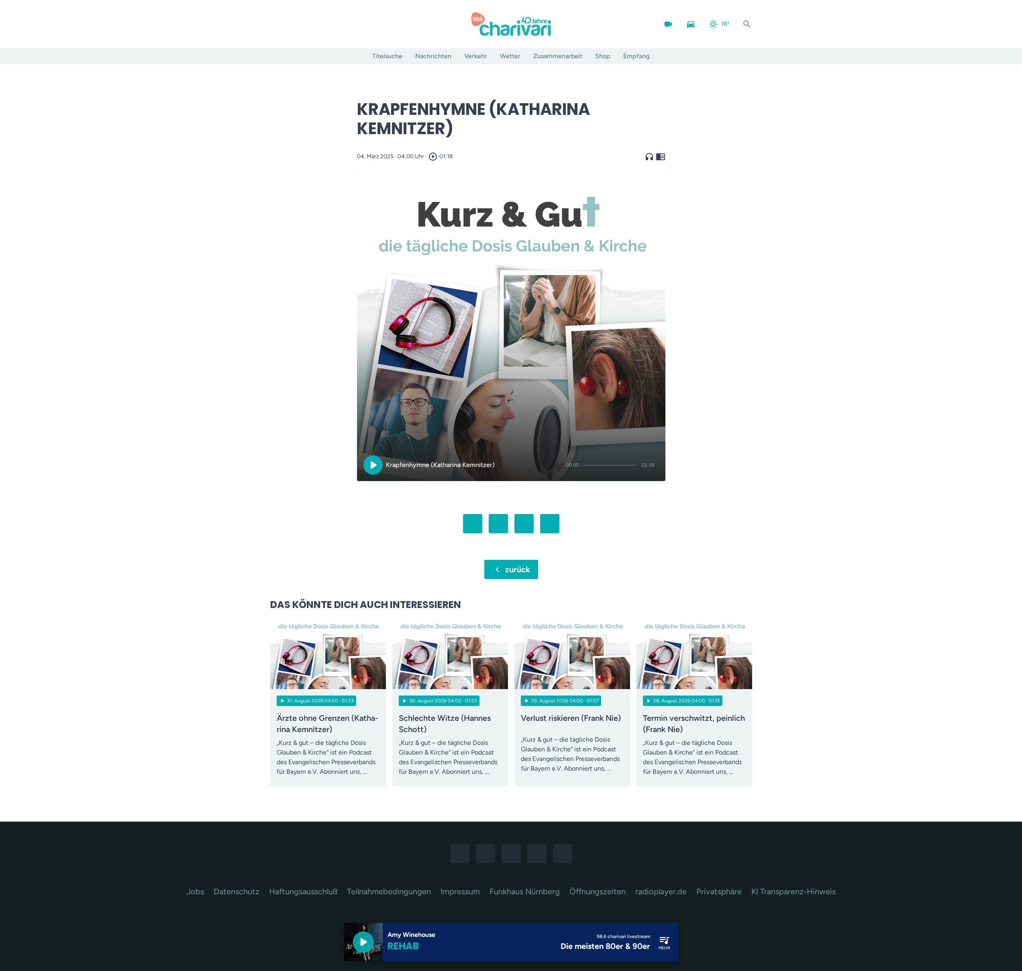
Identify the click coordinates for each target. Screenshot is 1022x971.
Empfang (636, 56)
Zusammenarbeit (557, 56)
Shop (602, 56)
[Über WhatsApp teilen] (524, 523)
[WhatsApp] (310, 24)
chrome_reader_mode (660, 156)
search (747, 24)
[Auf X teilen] (498, 523)
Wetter (510, 56)
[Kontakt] (343, 24)
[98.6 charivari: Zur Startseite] (511, 24)
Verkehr (475, 56)
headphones (649, 156)
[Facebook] (278, 24)
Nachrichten (433, 56)
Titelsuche (387, 56)
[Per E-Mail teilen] (549, 523)
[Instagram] (294, 24)
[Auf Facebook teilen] (472, 523)
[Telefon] (326, 24)
